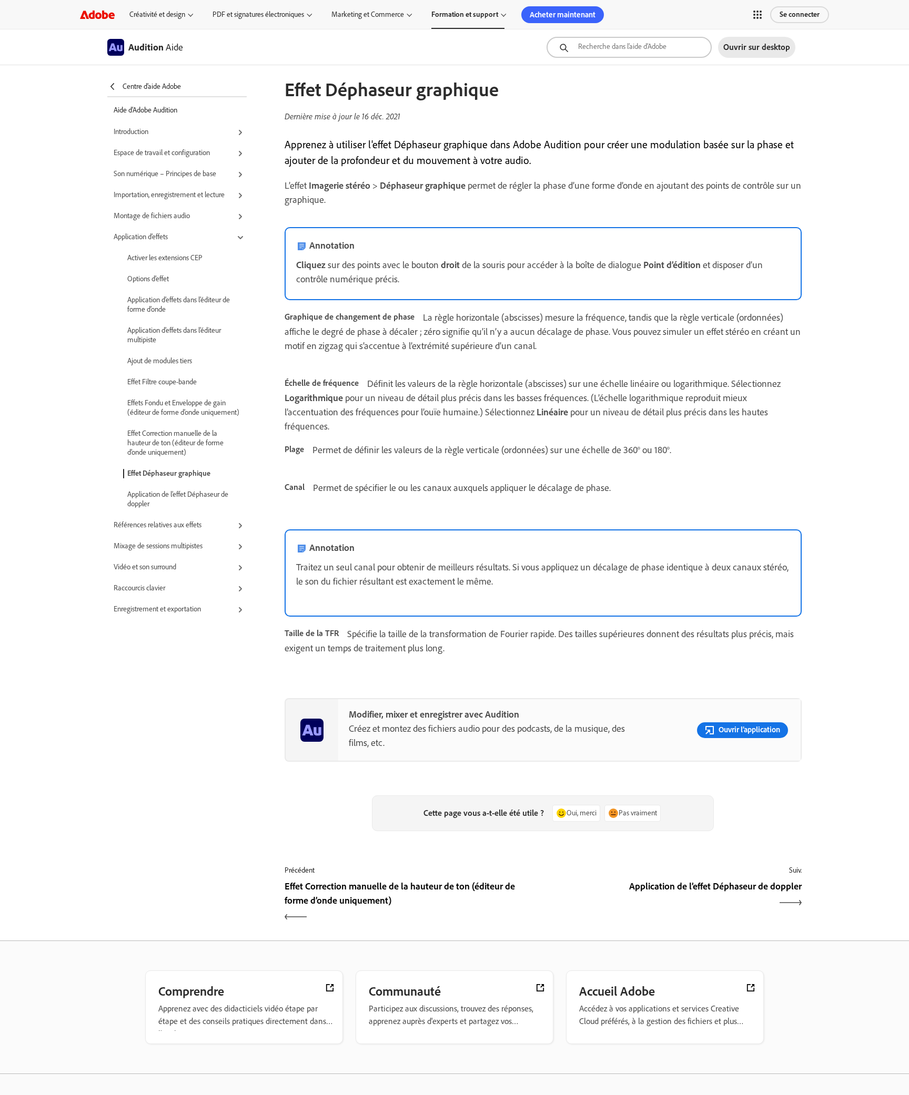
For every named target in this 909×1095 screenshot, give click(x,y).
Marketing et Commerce (367, 14)
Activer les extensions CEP (165, 257)
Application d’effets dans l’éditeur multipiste (174, 335)
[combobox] (629, 47)
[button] (757, 14)
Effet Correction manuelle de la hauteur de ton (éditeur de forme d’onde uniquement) (175, 443)
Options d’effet (148, 278)
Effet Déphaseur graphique (168, 473)
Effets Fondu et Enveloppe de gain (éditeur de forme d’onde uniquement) (183, 407)
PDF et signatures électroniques (258, 14)
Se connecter (800, 14)
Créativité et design (157, 14)
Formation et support (464, 14)
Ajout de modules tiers (159, 360)
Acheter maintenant (562, 14)
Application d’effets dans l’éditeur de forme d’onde (178, 304)
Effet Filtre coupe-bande (162, 381)
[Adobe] (97, 14)
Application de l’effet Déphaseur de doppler (177, 499)
